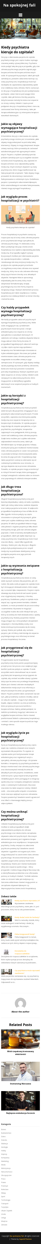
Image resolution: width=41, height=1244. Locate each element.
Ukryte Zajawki (6, 1211)
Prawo (3, 1182)
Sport (3, 1196)
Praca (3, 1179)
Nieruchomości (6, 1172)
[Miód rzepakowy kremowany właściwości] (20, 1038)
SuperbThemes (25, 1239)
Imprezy (4, 1154)
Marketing (5, 1161)
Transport (4, 1203)
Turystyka (4, 1207)
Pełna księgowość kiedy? (25, 934)
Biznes (3, 1129)
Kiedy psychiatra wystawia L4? (27, 900)
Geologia (4, 1147)
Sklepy (3, 1193)
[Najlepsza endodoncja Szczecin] (20, 1100)
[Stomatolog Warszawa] (20, 1070)
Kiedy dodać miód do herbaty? (27, 917)
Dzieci (3, 1136)
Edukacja (4, 1143)
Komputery (5, 1158)
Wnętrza (4, 1221)
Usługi (3, 1218)
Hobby (3, 1151)
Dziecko (4, 1140)
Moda (3, 1165)
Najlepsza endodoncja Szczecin (20, 1113)
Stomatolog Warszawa (20, 1083)
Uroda (3, 1214)
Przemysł (4, 1186)
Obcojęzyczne (6, 1175)
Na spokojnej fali (19, 5)
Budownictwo (6, 1133)
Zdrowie (4, 1225)
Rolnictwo (4, 1189)
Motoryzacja (5, 1168)
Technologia (5, 1200)
